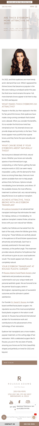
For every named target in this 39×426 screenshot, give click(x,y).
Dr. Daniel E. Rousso (18, 302)
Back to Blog (9, 362)
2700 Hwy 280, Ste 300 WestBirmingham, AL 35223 (19, 395)
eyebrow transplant (11, 209)
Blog (12, 28)
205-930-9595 (6, 7)
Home (6, 28)
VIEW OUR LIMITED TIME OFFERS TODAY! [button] (19, 2)
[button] (4, 417)
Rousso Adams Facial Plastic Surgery (18, 273)
